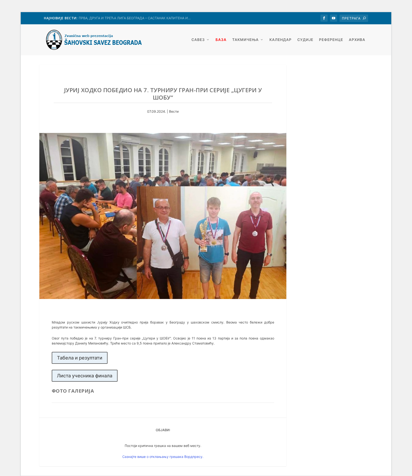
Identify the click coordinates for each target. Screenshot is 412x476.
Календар (280, 40)
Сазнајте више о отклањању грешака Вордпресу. (162, 457)
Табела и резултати (79, 358)
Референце (331, 40)
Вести (174, 111)
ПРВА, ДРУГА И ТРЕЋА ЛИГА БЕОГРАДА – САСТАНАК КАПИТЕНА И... (135, 18)
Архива (357, 40)
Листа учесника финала (84, 376)
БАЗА (221, 40)
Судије (305, 40)
